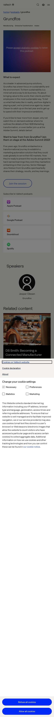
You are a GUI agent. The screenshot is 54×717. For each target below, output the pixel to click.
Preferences (35, 386)
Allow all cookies (27, 711)
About (5, 374)
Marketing (34, 393)
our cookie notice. (32, 446)
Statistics (10, 393)
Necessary (11, 386)
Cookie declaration (11, 368)
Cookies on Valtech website (15, 362)
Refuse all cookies (27, 702)
